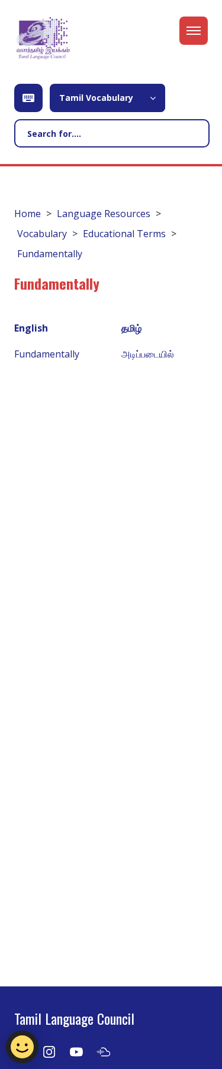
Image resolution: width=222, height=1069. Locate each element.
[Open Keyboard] (28, 98)
